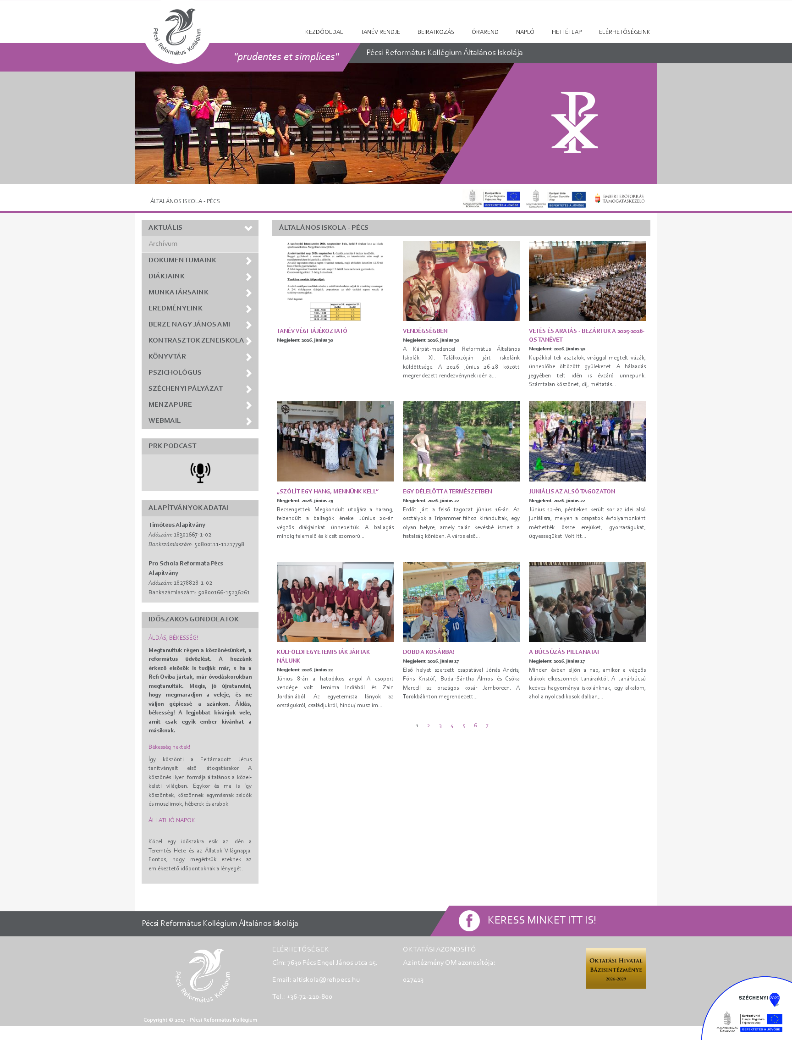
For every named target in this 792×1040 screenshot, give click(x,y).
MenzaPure (170, 405)
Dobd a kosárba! (429, 652)
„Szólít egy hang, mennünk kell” (328, 492)
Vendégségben (425, 331)
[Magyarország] (556, 198)
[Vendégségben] (461, 281)
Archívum (162, 244)
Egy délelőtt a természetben (447, 492)
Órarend (485, 32)
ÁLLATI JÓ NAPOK (171, 821)
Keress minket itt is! (542, 920)
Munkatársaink (178, 292)
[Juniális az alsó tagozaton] (587, 441)
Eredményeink (175, 308)
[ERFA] (491, 198)
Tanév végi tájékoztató (312, 331)
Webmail (164, 421)
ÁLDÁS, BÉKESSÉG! (173, 638)
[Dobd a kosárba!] (461, 602)
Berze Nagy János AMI (189, 324)
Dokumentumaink (182, 260)
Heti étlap (567, 32)
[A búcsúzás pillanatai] (587, 602)
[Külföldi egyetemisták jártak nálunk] (335, 602)
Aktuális (165, 228)
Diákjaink (166, 276)
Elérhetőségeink (624, 32)
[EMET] (620, 198)
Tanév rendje (380, 32)
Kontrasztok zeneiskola (196, 340)
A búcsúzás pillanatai (564, 652)
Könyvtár (167, 356)
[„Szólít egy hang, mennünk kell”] (335, 441)
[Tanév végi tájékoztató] (335, 281)
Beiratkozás (436, 32)
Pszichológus (175, 372)
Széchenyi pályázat (185, 389)
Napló (525, 32)
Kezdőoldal (324, 32)
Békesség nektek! (169, 747)
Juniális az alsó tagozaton (572, 492)
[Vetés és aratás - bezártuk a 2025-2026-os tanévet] (587, 281)
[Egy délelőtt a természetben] (461, 441)
